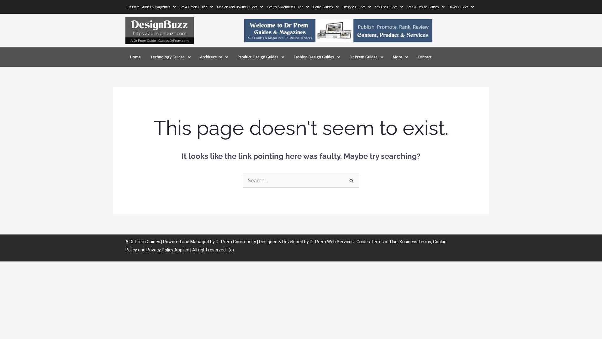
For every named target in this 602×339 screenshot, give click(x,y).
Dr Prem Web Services (332, 241)
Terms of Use (384, 241)
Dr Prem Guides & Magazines (148, 7)
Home (135, 57)
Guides (153, 241)
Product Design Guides (258, 57)
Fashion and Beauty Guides (237, 7)
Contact (425, 57)
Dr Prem (137, 241)
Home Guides (323, 7)
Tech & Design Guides (423, 7)
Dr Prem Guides (364, 57)
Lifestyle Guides (353, 7)
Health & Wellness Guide (285, 7)
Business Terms (415, 241)
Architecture (211, 57)
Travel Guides (458, 7)
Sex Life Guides (386, 7)
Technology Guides (167, 57)
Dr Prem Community (236, 241)
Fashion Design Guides (314, 57)
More (397, 57)
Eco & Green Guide (193, 7)
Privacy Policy (159, 249)
